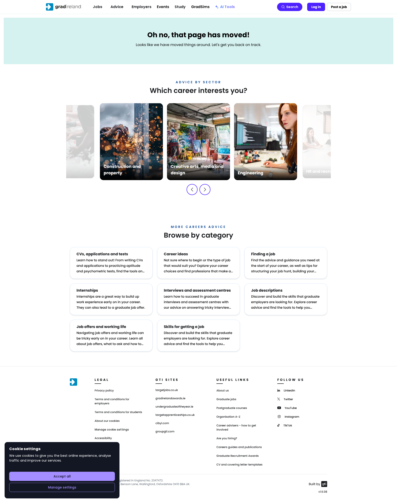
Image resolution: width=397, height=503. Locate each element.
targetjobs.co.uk (167, 390)
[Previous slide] (192, 189)
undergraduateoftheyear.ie (174, 407)
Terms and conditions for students (118, 412)
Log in (316, 7)
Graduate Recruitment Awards (237, 456)
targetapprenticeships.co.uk (175, 415)
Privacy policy (104, 391)
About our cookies (107, 421)
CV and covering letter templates (239, 465)
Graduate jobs (226, 399)
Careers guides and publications (239, 447)
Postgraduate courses (231, 408)
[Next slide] (204, 189)
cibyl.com (162, 423)
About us (222, 391)
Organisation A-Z (228, 417)
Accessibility (103, 438)
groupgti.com (165, 432)
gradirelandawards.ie (170, 398)
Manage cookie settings (112, 429)
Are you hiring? (226, 438)
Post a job (339, 7)
